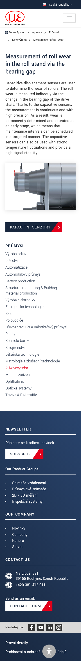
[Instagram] (58, 627)
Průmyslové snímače (29, 489)
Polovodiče (14, 320)
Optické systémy (18, 388)
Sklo (8, 313)
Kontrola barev (17, 340)
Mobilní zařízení (18, 374)
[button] (49, 651)
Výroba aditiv (16, 253)
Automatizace (16, 267)
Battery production (20, 281)
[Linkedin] (49, 627)
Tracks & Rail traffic (21, 395)
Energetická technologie (24, 306)
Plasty (10, 333)
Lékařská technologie (22, 354)
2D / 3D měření (24, 495)
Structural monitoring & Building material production (31, 290)
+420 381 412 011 (30, 584)
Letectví (11, 260)
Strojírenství (15, 347)
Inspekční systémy (27, 501)
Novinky (18, 528)
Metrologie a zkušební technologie (32, 361)
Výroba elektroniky (20, 300)
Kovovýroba (18, 368)
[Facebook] (31, 627)
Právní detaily (16, 642)
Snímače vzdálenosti (29, 483)
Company (19, 534)
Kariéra (18, 540)
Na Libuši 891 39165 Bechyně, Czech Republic (42, 576)
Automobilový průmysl (23, 274)
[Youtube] (40, 627)
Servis (17, 546)
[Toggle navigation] (69, 18)
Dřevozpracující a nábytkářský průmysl (36, 327)
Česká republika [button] (58, 4)
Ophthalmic (14, 381)
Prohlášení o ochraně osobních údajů (36, 651)
